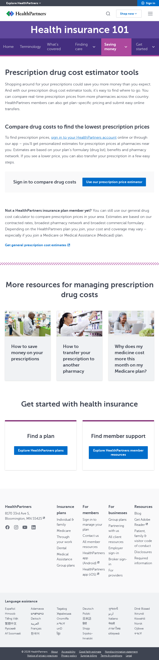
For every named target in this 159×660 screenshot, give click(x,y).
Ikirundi (139, 613)
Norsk (138, 623)
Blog (137, 513)
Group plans (66, 565)
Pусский (10, 628)
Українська (64, 613)
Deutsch (88, 608)
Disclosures (143, 552)
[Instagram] (16, 528)
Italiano (113, 618)
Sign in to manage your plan (92, 524)
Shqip (86, 628)
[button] (148, 3)
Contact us (91, 536)
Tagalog (62, 608)
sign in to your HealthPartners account (84, 137)
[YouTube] (24, 528)
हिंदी (85, 623)
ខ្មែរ (58, 633)
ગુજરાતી (113, 608)
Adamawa (37, 608)
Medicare (64, 531)
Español (10, 608)
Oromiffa (63, 618)
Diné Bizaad (142, 608)
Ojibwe (139, 628)
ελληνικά (113, 633)
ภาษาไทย (114, 628)
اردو (110, 613)
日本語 (87, 618)
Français (36, 628)
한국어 (35, 633)
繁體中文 (11, 623)
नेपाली (111, 623)
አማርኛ (61, 623)
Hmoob (10, 613)
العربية (35, 623)
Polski (86, 613)
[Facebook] (7, 528)
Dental (61, 548)
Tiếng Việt (11, 618)
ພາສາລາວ (37, 613)
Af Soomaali (13, 633)
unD (59, 628)
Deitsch (36, 618)
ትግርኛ (138, 633)
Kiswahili (139, 618)
